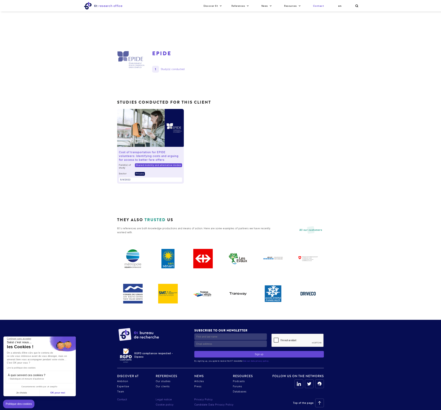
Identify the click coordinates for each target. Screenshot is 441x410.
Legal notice (164, 399)
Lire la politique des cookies (21, 368)
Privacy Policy (203, 399)
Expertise (123, 386)
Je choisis (21, 392)
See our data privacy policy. (256, 361)
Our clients (163, 386)
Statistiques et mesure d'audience (27, 379)
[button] (212, 5)
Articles (199, 381)
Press (198, 386)
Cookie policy (165, 404)
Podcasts (239, 381)
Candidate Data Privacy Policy (214, 404)
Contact (122, 399)
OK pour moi (57, 392)
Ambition (122, 381)
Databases (240, 391)
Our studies (163, 381)
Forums (237, 386)
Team (120, 391)
